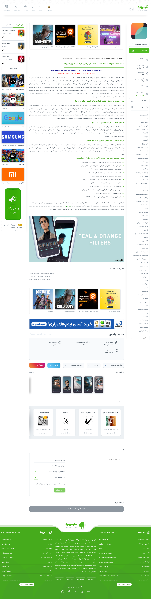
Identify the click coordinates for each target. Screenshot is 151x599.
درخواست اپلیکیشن (76, 365)
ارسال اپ (26, 10)
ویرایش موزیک (143, 324)
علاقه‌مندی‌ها (17, 10)
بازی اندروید (91, 579)
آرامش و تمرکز (144, 115)
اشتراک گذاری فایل (142, 147)
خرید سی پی (49, 10)
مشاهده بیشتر (126, 584)
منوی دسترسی (6, 10)
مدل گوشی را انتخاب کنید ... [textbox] (57, 466)
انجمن (33, 10)
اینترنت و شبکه (143, 151)
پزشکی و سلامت (143, 169)
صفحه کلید (145, 216)
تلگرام (56, 365)
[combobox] (49, 466)
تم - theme (144, 180)
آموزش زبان (144, 122)
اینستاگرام (40, 365)
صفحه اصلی (119, 59)
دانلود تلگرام (70, 579)
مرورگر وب (145, 284)
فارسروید (59, 209)
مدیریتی (145, 277)
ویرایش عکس (140, 95)
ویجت (146, 313)
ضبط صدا (145, 219)
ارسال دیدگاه (59, 490)
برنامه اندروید (111, 59)
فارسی (146, 230)
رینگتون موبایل (144, 198)
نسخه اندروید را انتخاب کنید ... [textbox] (56, 471)
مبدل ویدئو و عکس (142, 259)
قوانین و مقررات (60, 484)
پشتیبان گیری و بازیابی (141, 173)
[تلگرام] (88, 592)
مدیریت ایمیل (144, 262)
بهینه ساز (145, 162)
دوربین (146, 187)
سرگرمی (146, 209)
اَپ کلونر (145, 140)
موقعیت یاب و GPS (142, 295)
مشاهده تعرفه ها (17, 231)
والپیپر (146, 306)
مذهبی (146, 280)
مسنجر (146, 288)
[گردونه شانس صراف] (88, 35)
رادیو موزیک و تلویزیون (141, 194)
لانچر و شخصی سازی (142, 252)
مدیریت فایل (144, 273)
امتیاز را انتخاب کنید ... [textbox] (59, 477)
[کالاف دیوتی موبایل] (43, 35)
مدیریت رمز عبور (143, 270)
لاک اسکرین (144, 248)
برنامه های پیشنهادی (142, 158)
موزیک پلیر (145, 291)
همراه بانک (145, 298)
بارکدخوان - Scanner (141, 155)
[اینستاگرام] (62, 592)
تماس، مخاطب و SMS (141, 183)
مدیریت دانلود (144, 266)
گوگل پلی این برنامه (116, 365)
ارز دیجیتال (145, 144)
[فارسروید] (75, 526)
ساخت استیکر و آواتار (142, 201)
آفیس (146, 119)
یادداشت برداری (143, 331)
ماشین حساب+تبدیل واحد (140, 255)
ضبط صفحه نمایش (142, 223)
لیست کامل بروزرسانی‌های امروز (108, 532)
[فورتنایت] (43, 299)
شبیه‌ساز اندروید (143, 212)
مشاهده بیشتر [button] (13, 68)
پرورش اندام (144, 165)
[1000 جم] (110, 35)
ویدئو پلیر (145, 316)
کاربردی (146, 237)
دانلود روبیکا (59, 579)
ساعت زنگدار (144, 205)
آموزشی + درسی (143, 126)
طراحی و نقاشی (143, 226)
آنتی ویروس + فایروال (141, 129)
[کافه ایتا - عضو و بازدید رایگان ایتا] (65, 35)
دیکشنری (145, 191)
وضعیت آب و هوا (143, 309)
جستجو (40, 10)
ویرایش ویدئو (144, 327)
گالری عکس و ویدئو (142, 244)
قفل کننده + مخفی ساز (141, 234)
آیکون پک (145, 133)
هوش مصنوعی (144, 302)
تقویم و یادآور (144, 176)
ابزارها (146, 137)
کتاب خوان (145, 241)
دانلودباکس (144, 50)
